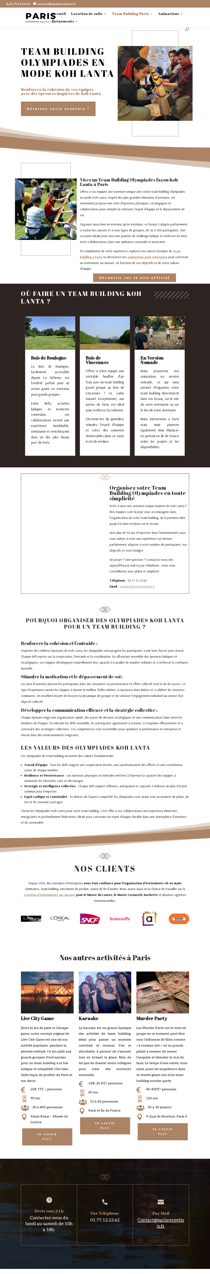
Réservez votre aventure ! (58, 108)
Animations (168, 14)
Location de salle (87, 14)
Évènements (63, 22)
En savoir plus (47, 1137)
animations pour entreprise (148, 257)
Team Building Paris (130, 14)
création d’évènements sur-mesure (49, 895)
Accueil (59, 14)
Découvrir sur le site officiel (134, 277)
